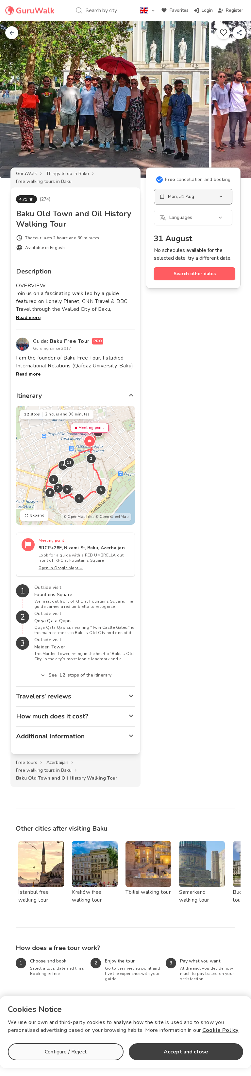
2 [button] (91, 458)
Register (234, 10)
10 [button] (63, 465)
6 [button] (67, 489)
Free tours (26, 762)
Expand (37, 515)
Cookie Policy (220, 1030)
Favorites (179, 10)
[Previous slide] (15, 99)
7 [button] (58, 487)
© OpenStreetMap (112, 516)
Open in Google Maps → (61, 568)
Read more (28, 317)
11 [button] (69, 462)
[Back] (11, 32)
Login (207, 10)
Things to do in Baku (67, 173)
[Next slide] (235, 99)
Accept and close (186, 1051)
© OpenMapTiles (78, 516)
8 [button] (50, 492)
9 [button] (53, 479)
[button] (89, 441)
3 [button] (101, 489)
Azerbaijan (57, 762)
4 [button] (79, 498)
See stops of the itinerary (80, 675)
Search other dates (195, 274)
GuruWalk (26, 173)
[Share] (239, 32)
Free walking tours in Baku (44, 181)
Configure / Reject (66, 1051)
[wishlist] (223, 32)
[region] (75, 465)
